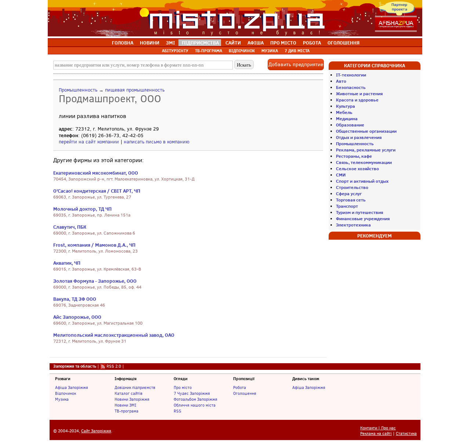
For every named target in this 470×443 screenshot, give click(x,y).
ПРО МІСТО (283, 42)
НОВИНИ (149, 42)
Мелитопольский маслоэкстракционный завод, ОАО (113, 335)
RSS (177, 411)
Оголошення (244, 393)
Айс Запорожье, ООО (77, 317)
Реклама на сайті (376, 433)
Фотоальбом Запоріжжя (195, 399)
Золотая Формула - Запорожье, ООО (95, 281)
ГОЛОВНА (122, 42)
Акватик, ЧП (66, 263)
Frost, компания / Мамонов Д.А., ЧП (94, 245)
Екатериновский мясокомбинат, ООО (95, 172)
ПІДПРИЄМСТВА (200, 42)
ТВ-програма (126, 411)
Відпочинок (65, 393)
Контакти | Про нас (378, 428)
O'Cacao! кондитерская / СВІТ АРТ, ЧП (96, 190)
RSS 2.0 (113, 366)
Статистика (406, 433)
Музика (62, 399)
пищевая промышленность (134, 90)
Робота (239, 387)
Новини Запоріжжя (132, 399)
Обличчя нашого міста (195, 405)
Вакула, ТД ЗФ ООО (74, 299)
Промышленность (78, 90)
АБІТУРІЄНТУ (175, 50)
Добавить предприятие (295, 64)
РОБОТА (312, 42)
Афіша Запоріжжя (71, 387)
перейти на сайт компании (89, 142)
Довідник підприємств (135, 387)
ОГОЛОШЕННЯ (343, 42)
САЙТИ (233, 42)
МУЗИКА (269, 50)
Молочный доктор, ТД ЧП (82, 209)
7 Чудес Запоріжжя (192, 393)
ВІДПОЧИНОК (242, 50)
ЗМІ (170, 42)
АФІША (255, 42)
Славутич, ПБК (69, 227)
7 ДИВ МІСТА (297, 50)
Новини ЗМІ (125, 405)
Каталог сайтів (128, 393)
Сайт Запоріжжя (96, 431)
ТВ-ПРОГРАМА (208, 50)
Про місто (183, 387)
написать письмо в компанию (156, 142)
